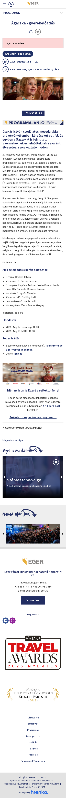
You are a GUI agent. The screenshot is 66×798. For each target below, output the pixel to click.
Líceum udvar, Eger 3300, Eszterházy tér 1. (35, 69)
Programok (33, 729)
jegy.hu (18, 353)
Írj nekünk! (33, 600)
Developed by (24, 792)
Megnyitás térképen (13, 440)
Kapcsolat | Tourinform (33, 760)
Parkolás (33, 754)
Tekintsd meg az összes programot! (33, 417)
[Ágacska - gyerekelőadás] (33, 88)
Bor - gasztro (33, 736)
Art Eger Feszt (51, 406)
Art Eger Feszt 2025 (18, 54)
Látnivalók (33, 717)
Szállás (33, 742)
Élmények (33, 723)
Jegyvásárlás (33, 113)
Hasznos (33, 748)
